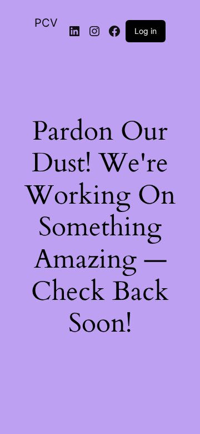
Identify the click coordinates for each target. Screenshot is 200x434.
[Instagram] (94, 31)
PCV (46, 22)
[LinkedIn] (74, 31)
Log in (145, 31)
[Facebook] (114, 31)
